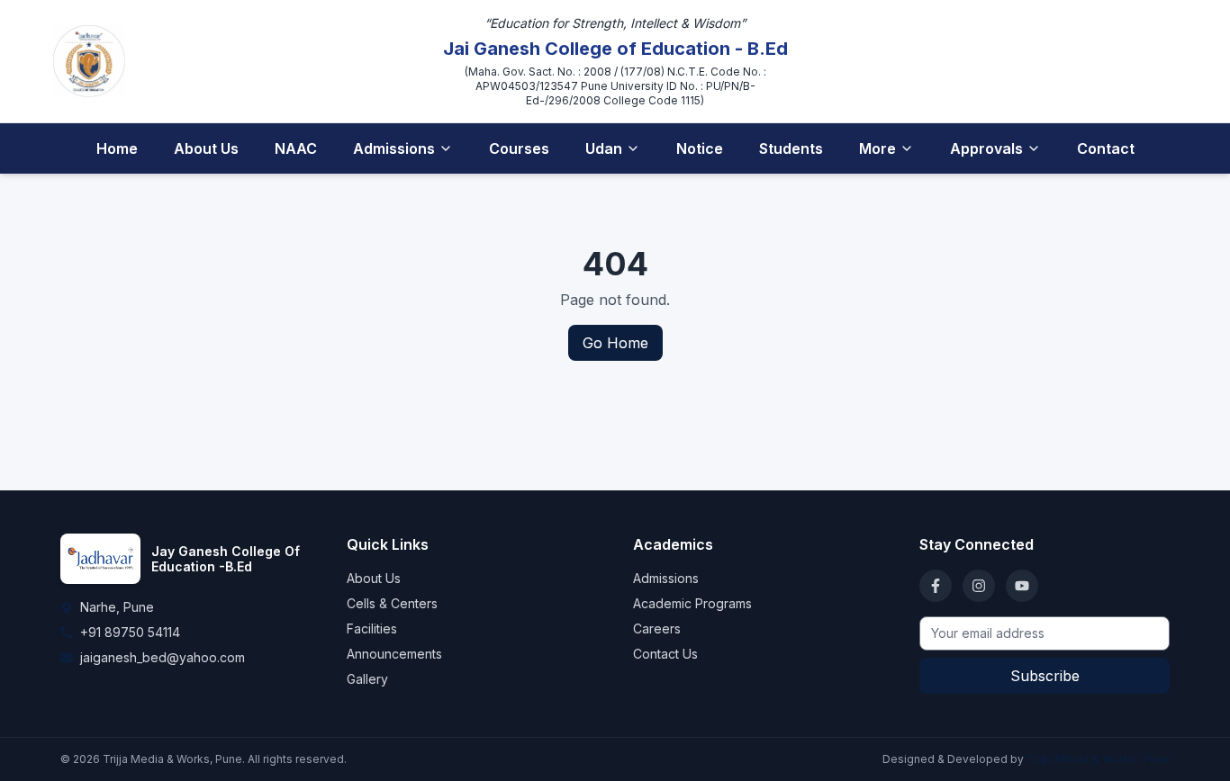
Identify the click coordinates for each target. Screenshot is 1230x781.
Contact (1106, 148)
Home (117, 148)
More (877, 148)
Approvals (986, 148)
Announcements (394, 653)
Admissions (394, 148)
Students (791, 148)
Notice (699, 148)
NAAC (296, 148)
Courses (519, 148)
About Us (206, 148)
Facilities (372, 628)
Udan (603, 148)
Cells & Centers (392, 603)
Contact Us (665, 653)
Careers (657, 628)
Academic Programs (692, 603)
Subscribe (1045, 676)
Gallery (367, 679)
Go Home (615, 343)
